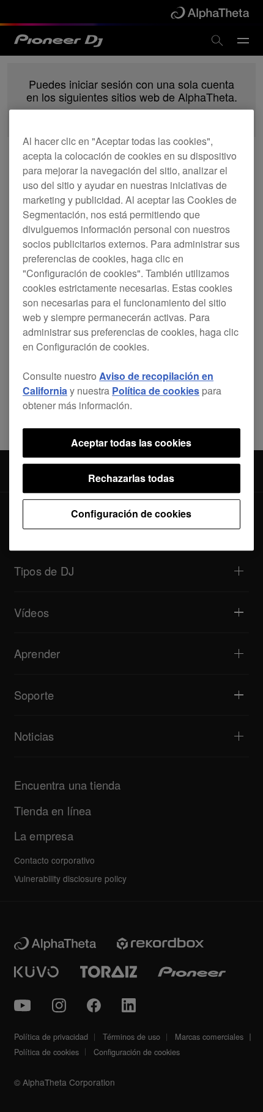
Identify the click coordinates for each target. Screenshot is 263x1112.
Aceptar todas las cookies (131, 443)
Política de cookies (155, 391)
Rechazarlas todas (131, 478)
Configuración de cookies (131, 514)
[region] (131, 329)
